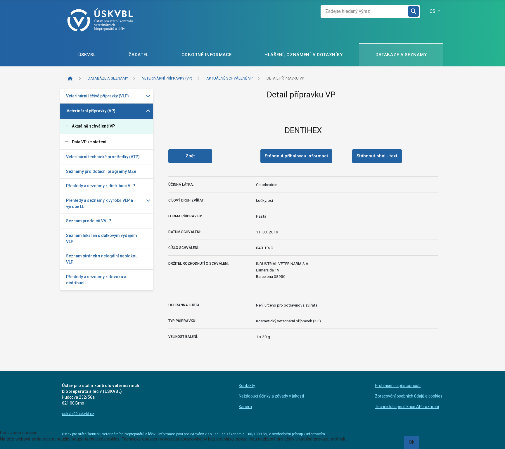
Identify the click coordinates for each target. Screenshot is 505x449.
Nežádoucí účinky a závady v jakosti (271, 396)
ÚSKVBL (87, 54)
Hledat (414, 11)
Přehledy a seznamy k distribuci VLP (100, 185)
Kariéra (245, 406)
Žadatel (138, 54)
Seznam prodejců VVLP (88, 221)
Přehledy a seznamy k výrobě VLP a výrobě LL (99, 203)
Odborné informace (206, 54)
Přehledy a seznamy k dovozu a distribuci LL (96, 279)
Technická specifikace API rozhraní (407, 406)
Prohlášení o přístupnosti (398, 385)
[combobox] (364, 11)
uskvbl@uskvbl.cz (78, 413)
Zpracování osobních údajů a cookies (408, 396)
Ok (411, 442)
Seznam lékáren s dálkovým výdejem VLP (101, 238)
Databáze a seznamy (401, 54)
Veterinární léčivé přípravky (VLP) (97, 96)
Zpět (190, 156)
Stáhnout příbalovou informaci (296, 156)
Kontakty (247, 385)
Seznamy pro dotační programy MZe (101, 171)
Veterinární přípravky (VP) (91, 111)
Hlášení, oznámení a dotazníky (303, 54)
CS (433, 11)
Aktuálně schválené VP (93, 126)
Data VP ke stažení (89, 142)
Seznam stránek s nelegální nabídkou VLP (102, 259)
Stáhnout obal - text (377, 156)
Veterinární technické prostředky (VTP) (103, 156)
